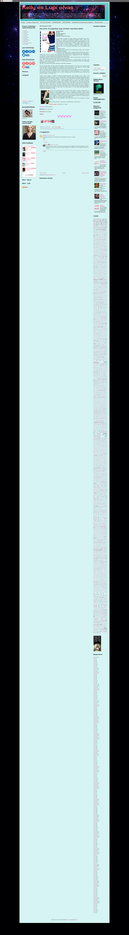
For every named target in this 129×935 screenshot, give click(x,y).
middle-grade (102, 490)
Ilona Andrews (100, 381)
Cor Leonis (105, 303)
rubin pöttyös (96, 550)
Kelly (47, 144)
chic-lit (94, 297)
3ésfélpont (25, 37)
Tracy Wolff (103, 606)
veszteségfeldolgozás (97, 622)
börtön (94, 285)
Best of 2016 (99, 270)
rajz (99, 532)
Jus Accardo (102, 408)
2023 (94, 224)
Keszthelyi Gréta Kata (102, 425)
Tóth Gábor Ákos (99, 603)
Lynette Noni (103, 464)
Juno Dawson (96, 408)
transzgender (95, 607)
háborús (102, 364)
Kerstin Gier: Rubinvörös (102, 131)
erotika (103, 339)
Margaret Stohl (100, 473)
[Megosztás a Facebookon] (58, 127)
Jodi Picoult (98, 402)
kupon (94, 444)
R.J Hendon (104, 528)
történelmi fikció (96, 605)
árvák (96, 256)
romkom (104, 549)
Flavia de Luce (102, 349)
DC (106, 314)
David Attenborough (103, 313)
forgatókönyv (95, 350)
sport (97, 568)
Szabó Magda (95, 581)
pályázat (96, 515)
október (94, 670)
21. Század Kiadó (101, 225)
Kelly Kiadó (55, 128)
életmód (99, 329)
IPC (104, 383)
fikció (99, 347)
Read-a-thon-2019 (96, 534)
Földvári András (101, 350)
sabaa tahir (95, 551)
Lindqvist (98, 457)
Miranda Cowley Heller (102, 491)
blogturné (96, 279)
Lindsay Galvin (103, 457)
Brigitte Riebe (103, 286)
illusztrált (94, 381)
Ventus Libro (97, 621)
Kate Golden (95, 416)
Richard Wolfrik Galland (101, 541)
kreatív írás (101, 437)
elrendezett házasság (96, 334)
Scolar (94, 559)
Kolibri (99, 431)
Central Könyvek (104, 294)
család (104, 307)
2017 (94, 222)
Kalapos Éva (101, 410)
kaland (104, 409)
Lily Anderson (105, 455)
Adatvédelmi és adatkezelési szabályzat (82, 22)
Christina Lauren (103, 298)
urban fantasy (102, 613)
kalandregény (95, 410)
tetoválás (94, 596)
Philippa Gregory (102, 523)
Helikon (94, 371)
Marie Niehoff (95, 475)
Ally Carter (49, 128)
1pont (24, 30)
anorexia (99, 252)
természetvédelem (96, 594)
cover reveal (95, 305)
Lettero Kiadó (103, 453)
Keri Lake (96, 424)
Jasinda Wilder (95, 393)
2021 (99, 223)
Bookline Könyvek (100, 281)
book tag (103, 280)
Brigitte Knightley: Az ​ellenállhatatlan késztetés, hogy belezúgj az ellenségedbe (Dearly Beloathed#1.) (100, 174)
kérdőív (106, 423)
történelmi (102, 604)
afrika (104, 234)
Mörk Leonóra (101, 498)
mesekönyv (98, 488)
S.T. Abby (27, 170)
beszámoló (99, 274)
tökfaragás (96, 604)
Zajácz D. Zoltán (102, 630)
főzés (94, 352)
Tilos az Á (98, 599)
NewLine (99, 506)
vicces (104, 622)
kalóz (104, 411)
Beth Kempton (95, 275)
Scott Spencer (100, 559)
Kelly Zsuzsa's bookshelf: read (29, 146)
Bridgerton (105, 285)
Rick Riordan (95, 543)
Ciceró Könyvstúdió (97, 299)
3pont (24, 36)
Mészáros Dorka (104, 488)
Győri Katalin (95, 364)
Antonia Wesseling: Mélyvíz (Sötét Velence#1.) (102, 196)
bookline (94, 281)
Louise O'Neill (98, 462)
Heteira (103, 371)
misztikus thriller (102, 492)
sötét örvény (95, 567)
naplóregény (95, 502)
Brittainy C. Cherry (102, 287)
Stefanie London (102, 570)
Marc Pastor (100, 472)
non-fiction (103, 508)
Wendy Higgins (103, 625)
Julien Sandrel (99, 407)
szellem (104, 584)
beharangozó (97, 265)
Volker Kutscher (103, 623)
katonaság (96, 418)
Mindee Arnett (95, 491)
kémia (97, 423)
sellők (100, 560)
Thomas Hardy (100, 596)
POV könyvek (97, 527)
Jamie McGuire (100, 390)
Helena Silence (103, 370)
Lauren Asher (101, 448)
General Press (99, 357)
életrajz (104, 329)
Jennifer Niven (95, 399)
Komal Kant (97, 432)
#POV (94, 218)
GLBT (94, 359)
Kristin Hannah (100, 440)
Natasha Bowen (101, 502)
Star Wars (104, 569)
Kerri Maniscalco (102, 424)
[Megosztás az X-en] (57, 127)
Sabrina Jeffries (28, 149)
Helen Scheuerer (96, 370)
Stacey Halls (102, 568)
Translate (102, 69)
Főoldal (23, 22)
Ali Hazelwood (100, 238)
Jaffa (104, 388)
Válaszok (45, 142)
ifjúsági (105, 379)
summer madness (100, 575)
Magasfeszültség (103, 466)
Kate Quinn (101, 416)
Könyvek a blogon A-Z (32, 22)
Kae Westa (99, 409)
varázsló (102, 616)
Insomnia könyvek (96, 382)
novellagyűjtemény (101, 509)
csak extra (97, 307)
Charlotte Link (95, 296)
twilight (104, 611)
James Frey (95, 389)
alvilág (99, 243)
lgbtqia (105, 454)
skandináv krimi (95, 562)
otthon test (27, 152)
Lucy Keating (102, 463)
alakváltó (105, 235)
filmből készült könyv (98, 348)
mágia (94, 467)
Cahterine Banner (100, 289)
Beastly (99, 264)
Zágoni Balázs (95, 630)
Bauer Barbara (97, 263)
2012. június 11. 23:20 (54, 144)
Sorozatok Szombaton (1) (102, 206)
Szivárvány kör (99, 587)
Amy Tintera (99, 246)
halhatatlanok (95, 365)
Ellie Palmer (103, 333)
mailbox (105, 468)
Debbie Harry (96, 315)
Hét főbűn (98, 371)
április (94, 662)
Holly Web (98, 375)
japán (98, 392)
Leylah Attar (100, 454)
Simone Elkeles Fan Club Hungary (103, 121)
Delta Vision (103, 318)
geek (95, 357)
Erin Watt (99, 339)
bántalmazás (100, 262)
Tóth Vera (105, 603)
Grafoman (105, 359)
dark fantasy (103, 312)
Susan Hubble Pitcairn (101, 577)
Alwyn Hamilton (103, 243)
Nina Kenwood (97, 508)
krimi (97, 438)
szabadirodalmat (101, 579)
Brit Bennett (95, 287)
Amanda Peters (100, 244)
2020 (94, 223)
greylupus (96, 362)
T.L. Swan (100, 589)
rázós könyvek (102, 533)
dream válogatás (97, 326)
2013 (100, 219)
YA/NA (94, 629)
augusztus (95, 657)
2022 (104, 223)
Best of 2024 (102, 273)
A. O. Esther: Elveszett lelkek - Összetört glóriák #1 (103, 162)
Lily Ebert (96, 456)
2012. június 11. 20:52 (51, 135)
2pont (24, 33)
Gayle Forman (104, 356)
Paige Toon (105, 514)
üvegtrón (94, 615)
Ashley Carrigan (101, 256)
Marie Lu (104, 474)
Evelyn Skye (100, 341)
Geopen (105, 357)
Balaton (95, 262)
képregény (101, 423)
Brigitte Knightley (97, 286)
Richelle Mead (96, 542)
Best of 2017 (105, 270)
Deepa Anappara (96, 317)
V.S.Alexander (100, 615)
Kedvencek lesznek (98, 419)
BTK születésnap (96, 288)
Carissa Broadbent (100, 290)
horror (103, 375)
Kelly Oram (105, 420)
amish (98, 245)
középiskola (95, 437)
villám (98, 623)
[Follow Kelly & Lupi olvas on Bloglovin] (28, 101)
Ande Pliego (103, 247)
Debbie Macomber (103, 315)
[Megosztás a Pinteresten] (60, 127)
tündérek (94, 611)
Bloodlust (99, 280)
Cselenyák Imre (101, 308)
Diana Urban (102, 322)
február (94, 665)
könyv (62, 128)
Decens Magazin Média (97, 316)
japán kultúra (103, 392)
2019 (103, 222)
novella (94, 509)
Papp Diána (102, 516)
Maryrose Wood (100, 481)
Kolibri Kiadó (104, 431)
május (94, 661)
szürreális (98, 588)
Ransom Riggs (95, 533)
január (94, 666)
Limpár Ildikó (101, 456)
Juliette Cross (105, 407)
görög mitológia (99, 359)
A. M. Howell (99, 230)
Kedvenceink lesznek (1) (102, 151)
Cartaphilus (105, 291)
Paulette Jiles (102, 519)
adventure (95, 234)
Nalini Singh (105, 500)
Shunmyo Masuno (96, 561)
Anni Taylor (95, 252)
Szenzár (94, 585)
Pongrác (97, 525)
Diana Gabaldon (96, 322)
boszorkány (103, 284)
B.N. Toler (105, 261)
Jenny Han (95, 400)
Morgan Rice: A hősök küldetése (103, 111)
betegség (104, 274)
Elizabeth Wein (103, 332)
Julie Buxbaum (28, 160)
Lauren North (104, 449)
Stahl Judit (98, 569)
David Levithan (102, 314)
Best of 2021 (99, 272)
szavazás (99, 584)
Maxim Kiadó (104, 482)
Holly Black (96, 374)
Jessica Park (101, 400)
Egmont (94, 329)
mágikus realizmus (102, 467)
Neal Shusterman (100, 503)
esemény (100, 340)
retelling (99, 540)
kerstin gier (95, 425)
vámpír (105, 615)
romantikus (97, 549)
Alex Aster (97, 236)
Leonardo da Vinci (96, 453)
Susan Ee (98, 576)
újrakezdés (101, 612)
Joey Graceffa (103, 402)
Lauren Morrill (98, 449)
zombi (106, 631)
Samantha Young (103, 552)
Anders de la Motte (96, 248)
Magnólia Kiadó (95, 468)
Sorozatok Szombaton (96, 566)
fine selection (95, 349)
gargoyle (104, 355)
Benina (94, 266)
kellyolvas (59, 128)
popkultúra (102, 525)
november (95, 669)
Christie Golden (96, 298)
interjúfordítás (95, 383)
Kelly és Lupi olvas (47, 7)
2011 (44, 128)
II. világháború (103, 380)
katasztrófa (98, 415)
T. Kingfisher (104, 588)
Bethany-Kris (102, 275)
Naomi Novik (97, 501)
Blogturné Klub (98, 22)
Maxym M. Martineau (99, 483)
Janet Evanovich (100, 391)
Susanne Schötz (96, 578)
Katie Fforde (99, 417)
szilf (94, 586)
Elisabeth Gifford (96, 330)
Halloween (101, 365)
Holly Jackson (102, 374)
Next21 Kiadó (104, 506)
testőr (99, 595)
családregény (95, 308)
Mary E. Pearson (100, 480)
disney (98, 323)
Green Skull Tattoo (100, 360)
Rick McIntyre (103, 542)
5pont (46, 128)
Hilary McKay (100, 372)
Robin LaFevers (102, 545)
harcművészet (101, 366)
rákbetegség (104, 532)
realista (105, 536)
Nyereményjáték (104, 510)
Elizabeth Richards (96, 332)
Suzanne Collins (103, 578)
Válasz (44, 139)
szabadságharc (95, 580)
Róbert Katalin (95, 545)
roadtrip (98, 544)
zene (98, 631)
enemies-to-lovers (100, 338)
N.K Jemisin (100, 500)
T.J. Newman (95, 589)
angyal (104, 249)
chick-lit (98, 297)
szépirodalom (104, 585)
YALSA (98, 629)
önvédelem (96, 514)
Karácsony (95, 412)
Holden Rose (100, 373)
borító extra (99, 282)
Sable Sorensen (100, 551)
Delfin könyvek (104, 317)
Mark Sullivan (105, 476)
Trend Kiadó (101, 607)
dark (98, 312)
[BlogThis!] (56, 127)
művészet (94, 500)
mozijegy (94, 498)
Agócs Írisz (100, 235)
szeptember (95, 672)
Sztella (94, 588)
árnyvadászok (104, 255)
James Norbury (101, 389)
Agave (94, 235)
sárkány (94, 558)
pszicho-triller (103, 527)
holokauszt (105, 373)
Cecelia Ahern (98, 294)
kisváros (94, 430)
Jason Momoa (101, 393)
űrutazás (103, 614)
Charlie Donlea (97, 295)
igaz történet (97, 380)
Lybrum (98, 464)
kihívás (104, 426)
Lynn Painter (95, 465)
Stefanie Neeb (95, 571)
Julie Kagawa (101, 406)
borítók (104, 282)
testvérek (103, 595)
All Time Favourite (26, 42)
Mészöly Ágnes (96, 489)
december (95, 668)
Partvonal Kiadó (98, 518)
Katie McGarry (104, 417)
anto (106, 252)
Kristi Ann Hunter (100, 439)
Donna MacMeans (96, 324)
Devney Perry (97, 321)
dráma (105, 325)
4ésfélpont (25, 40)
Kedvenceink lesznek (103, 418)
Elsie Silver (104, 334)
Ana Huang (104, 246)
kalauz (106, 410)
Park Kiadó (105, 517)
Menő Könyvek (96, 485)
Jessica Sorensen (101, 401)
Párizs (101, 517)
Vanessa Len (97, 616)
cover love (103, 304)
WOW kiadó (97, 628)
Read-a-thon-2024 (99, 536)
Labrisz (102, 444)
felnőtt (96, 346)
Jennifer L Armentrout (97, 397)
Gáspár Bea (95, 356)
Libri (94, 455)
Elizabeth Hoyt (103, 330)
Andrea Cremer (103, 248)
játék (97, 394)
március (94, 664)
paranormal (95, 517)
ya (63, 128)
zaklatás (94, 631)
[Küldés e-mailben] (55, 127)
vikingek (94, 623)
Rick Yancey (101, 543)
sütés (94, 579)
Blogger (75, 919)
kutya (98, 444)
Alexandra (99, 237)
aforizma (100, 234)
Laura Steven (101, 447)
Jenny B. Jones (103, 399)
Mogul (101, 493)
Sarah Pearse (95, 557)
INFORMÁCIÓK (57, 22)
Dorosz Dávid (102, 324)
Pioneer (94, 524)
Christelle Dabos (104, 297)
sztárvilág (104, 587)
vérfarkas (103, 621)
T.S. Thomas (105, 589)
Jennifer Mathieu (102, 398)
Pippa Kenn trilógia (100, 524)
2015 (97, 221)
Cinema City (105, 299)
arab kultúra (100, 254)
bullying (94, 289)
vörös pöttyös (96, 624)
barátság (105, 262)
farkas (97, 343)
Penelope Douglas (96, 520)
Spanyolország (101, 567)
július (94, 658)
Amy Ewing (102, 245)
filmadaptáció (104, 347)
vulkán (103, 624)
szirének (101, 586)
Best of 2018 (96, 271)
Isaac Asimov (100, 384)
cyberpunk (105, 306)
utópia (99, 614)
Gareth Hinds (100, 355)
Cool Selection (99, 303)
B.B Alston (101, 261)
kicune (94, 426)
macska (100, 465)
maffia (97, 466)
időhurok (94, 379)
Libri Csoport (99, 455)
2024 (99, 224)
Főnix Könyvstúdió (102, 351)
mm (98, 493)
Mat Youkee (98, 482)
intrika (101, 383)
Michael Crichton (103, 489)
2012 (96, 219)
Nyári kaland (27, 163)
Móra (103, 497)
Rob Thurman (103, 544)
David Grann (96, 314)
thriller (100, 597)
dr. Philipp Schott (99, 325)
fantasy (105, 342)
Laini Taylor (101, 445)
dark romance (95, 313)
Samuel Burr (95, 553)
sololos (68, 919)
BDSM (103, 263)
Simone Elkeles (102, 561)
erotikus (94, 340)
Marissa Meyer (98, 476)
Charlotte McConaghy (102, 296)
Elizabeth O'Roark (102, 331)
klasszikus (100, 430)
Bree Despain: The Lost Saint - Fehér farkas (103, 141)
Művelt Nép (104, 499)
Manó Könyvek (99, 471)
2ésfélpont (25, 34)
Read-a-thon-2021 (98, 535)
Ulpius (106, 612)
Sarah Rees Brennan (102, 557)
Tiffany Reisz (99, 598)
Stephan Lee (103, 571)
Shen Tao (104, 560)
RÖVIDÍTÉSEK (66, 22)
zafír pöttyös (103, 629)
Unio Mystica (97, 613)
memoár (104, 484)
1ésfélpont (98, 218)
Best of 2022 (105, 272)
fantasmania (100, 342)
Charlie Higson (103, 295)
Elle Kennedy (95, 333)
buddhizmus (103, 288)
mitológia (94, 493)
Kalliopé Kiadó (97, 411)
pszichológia (95, 528)
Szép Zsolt (98, 585)
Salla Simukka (95, 552)
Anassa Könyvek (96, 247)
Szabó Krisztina (102, 580)
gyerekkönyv (103, 363)
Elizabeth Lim (95, 331)
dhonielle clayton (103, 321)
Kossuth (105, 432)
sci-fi (104, 558)
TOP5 (94, 603)
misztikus (95, 492)
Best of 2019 (102, 271)
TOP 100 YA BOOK (45, 22)
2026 (94, 225)
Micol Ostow (95, 490)
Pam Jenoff (101, 515)
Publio (99, 528)
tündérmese (100, 611)
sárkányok (100, 558)
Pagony (100, 514)
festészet (96, 347)
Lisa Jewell (102, 458)
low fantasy (104, 462)
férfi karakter (105, 346)
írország (94, 384)
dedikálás (104, 316)
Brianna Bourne (99, 285)
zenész (102, 631)
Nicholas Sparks (98, 507)
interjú (103, 382)
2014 (106, 219)
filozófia (104, 348)
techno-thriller (102, 593)
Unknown (44, 135)
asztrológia (95, 257)
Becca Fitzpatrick (104, 264)
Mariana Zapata (99, 474)
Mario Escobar (101, 475)
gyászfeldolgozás (96, 363)
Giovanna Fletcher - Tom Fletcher (100, 358)
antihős (103, 252)
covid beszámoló (101, 305)
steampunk (95, 570)
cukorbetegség (99, 306)
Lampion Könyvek (101, 446)
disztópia (103, 323)
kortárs (101, 432)
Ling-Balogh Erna (96, 458)
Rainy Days (95, 532)
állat (106, 239)
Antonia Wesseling (97, 253)
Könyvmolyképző (97, 436)
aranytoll (99, 255)
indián (105, 381)
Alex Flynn (102, 236)
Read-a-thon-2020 (104, 534)
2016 (103, 221)
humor (52, 128)
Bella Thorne (103, 265)
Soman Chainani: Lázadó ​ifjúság (103, 184)
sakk (105, 551)
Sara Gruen (101, 553)
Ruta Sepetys (103, 550)
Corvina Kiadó (97, 304)
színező (97, 586)
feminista (100, 346)
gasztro (99, 356)
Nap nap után (103, 501)
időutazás (100, 379)
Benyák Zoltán (99, 266)
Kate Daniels (103, 415)
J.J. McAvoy (100, 388)
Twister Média (95, 612)
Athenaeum (102, 257)
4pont (24, 38)
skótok (101, 562)
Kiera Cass (99, 426)
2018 (99, 222)
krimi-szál (101, 438)
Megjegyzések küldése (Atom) (49, 174)
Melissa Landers (98, 484)
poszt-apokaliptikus (103, 526)
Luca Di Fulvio (95, 463)
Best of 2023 (96, 273)
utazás (94, 614)
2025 (104, 224)
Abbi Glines (105, 230)
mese (94, 488)
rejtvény (94, 540)
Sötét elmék (104, 566)
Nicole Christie (104, 507)
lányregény (95, 447)
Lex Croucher (95, 454)
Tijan (103, 598)
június (94, 676)
